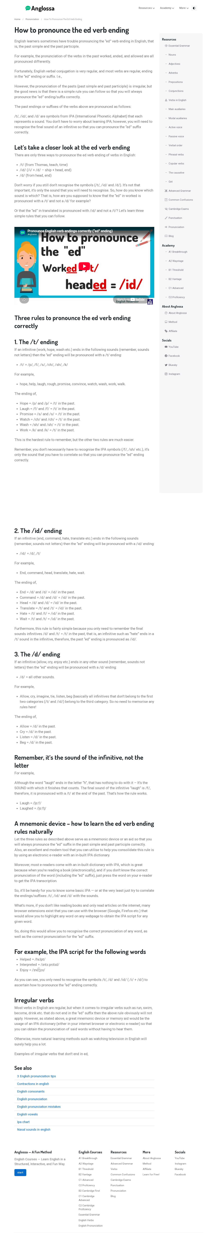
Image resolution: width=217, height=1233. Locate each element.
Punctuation (175, 217)
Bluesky (173, 365)
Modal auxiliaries (178, 118)
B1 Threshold (176, 269)
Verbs (114, 1169)
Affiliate (173, 331)
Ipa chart (23, 1122)
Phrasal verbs (176, 154)
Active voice (175, 127)
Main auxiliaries (177, 109)
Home (17, 19)
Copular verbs (176, 163)
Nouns (172, 54)
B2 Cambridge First (89, 1190)
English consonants (31, 1091)
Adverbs (173, 72)
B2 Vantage (175, 279)
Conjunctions (176, 91)
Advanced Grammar (180, 190)
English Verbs (86, 1220)
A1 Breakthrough (178, 251)
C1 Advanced (176, 288)
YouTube (174, 346)
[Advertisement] (84, 494)
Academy (165, 7)
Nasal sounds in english (33, 1129)
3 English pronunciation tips (36, 1076)
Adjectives (174, 63)
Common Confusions (181, 199)
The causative (176, 172)
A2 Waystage (176, 260)
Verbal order (175, 145)
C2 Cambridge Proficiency (86, 1207)
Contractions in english (33, 1084)
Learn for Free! (151, 1174)
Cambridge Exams (179, 208)
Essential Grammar (179, 45)
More (182, 7)
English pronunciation (32, 1099)
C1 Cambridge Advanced (86, 1198)
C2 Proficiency (177, 297)
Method (173, 322)
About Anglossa (178, 313)
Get (171, 181)
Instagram (174, 374)
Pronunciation (32, 19)
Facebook (174, 355)
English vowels (27, 1114)
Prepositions (176, 82)
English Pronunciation (91, 1225)
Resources (145, 7)
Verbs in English (177, 100)
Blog (171, 236)
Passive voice (176, 136)
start (20, 1172)
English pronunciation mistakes (39, 1107)
